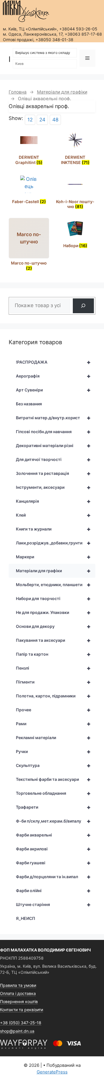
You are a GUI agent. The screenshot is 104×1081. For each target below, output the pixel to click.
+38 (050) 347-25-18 (20, 1022)
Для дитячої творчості (53, 459)
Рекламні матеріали (53, 737)
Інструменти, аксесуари (53, 487)
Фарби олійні (53, 890)
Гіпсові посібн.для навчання (53, 431)
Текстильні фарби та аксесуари (53, 779)
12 (30, 120)
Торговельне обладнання (53, 793)
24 (42, 120)
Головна (18, 92)
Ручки (53, 751)
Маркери (53, 556)
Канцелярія (53, 501)
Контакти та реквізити (21, 1009)
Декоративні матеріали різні (53, 445)
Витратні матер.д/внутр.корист (53, 417)
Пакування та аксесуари (53, 640)
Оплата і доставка (18, 993)
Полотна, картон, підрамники (53, 695)
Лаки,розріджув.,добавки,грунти (53, 542)
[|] (26, 11)
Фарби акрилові (53, 848)
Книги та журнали (53, 529)
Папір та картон (53, 654)
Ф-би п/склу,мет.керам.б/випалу (53, 821)
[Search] (83, 305)
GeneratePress (52, 1072)
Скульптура (53, 765)
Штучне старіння (53, 904)
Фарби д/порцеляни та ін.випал (53, 876)
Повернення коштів (19, 1001)
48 (55, 120)
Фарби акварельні (53, 835)
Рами (53, 723)
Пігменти (53, 682)
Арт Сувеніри (53, 390)
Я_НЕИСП (25, 918)
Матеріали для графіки (62, 92)
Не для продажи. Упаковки (53, 612)
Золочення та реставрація (53, 473)
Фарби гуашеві (53, 862)
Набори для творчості (53, 598)
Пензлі (53, 668)
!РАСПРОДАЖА (53, 362)
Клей (53, 515)
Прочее (53, 709)
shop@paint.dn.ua (17, 1031)
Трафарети (53, 807)
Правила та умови (18, 985)
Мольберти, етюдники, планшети (53, 584)
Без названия (29, 403)
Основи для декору (53, 626)
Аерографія (53, 376)
